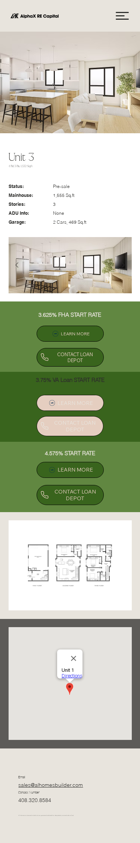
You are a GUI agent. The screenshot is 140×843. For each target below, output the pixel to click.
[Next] (123, 265)
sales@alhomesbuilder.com (50, 785)
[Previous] (17, 265)
